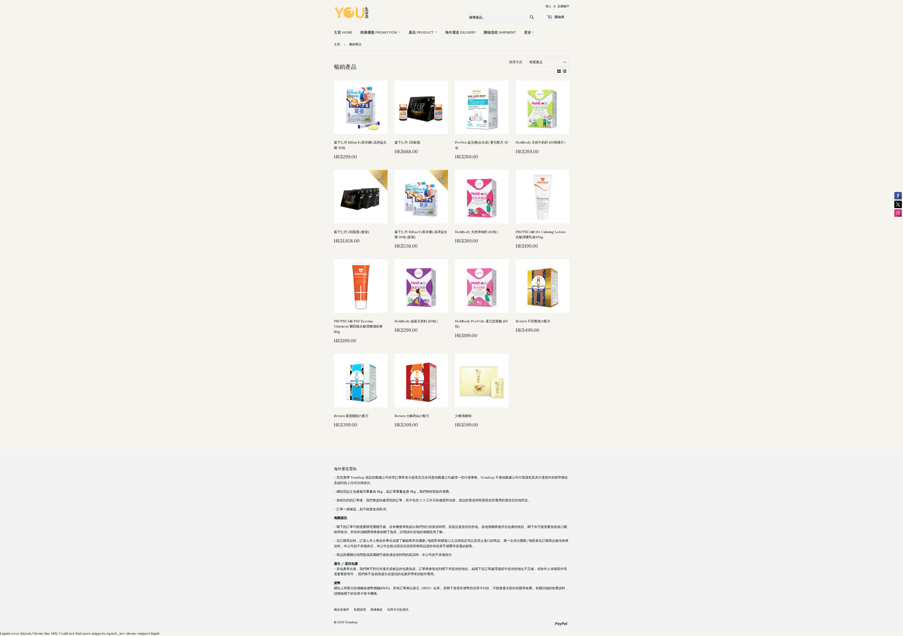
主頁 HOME (343, 32)
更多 (527, 32)
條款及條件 (341, 610)
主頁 (337, 44)
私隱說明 (360, 610)
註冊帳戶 (563, 6)
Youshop (351, 622)
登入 (548, 6)
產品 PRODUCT (421, 32)
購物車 (559, 17)
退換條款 (376, 610)
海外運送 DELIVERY (460, 32)
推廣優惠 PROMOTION (379, 32)
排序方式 (515, 62)
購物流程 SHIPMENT (500, 32)
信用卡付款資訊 (397, 610)
